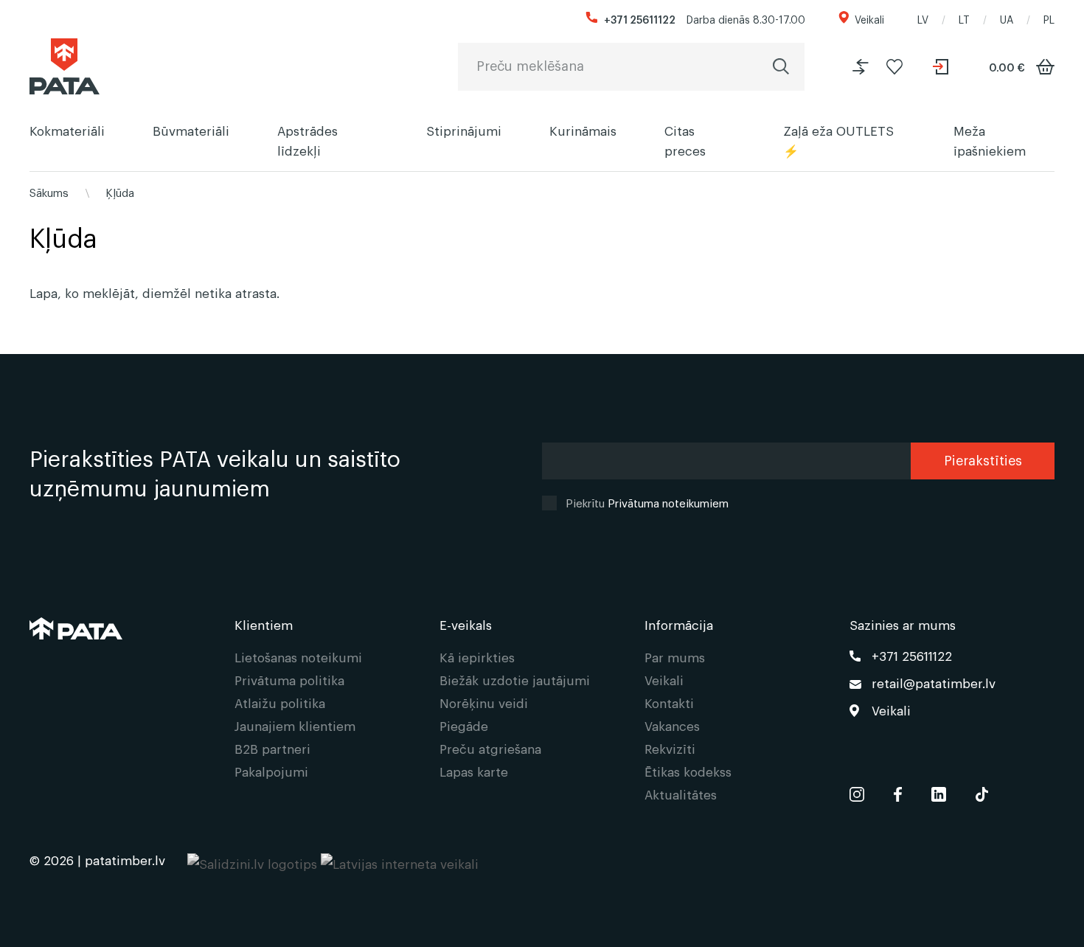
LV (922, 19)
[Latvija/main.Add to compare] (860, 66)
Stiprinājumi (463, 130)
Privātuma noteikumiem (668, 502)
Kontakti (669, 702)
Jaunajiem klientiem (294, 725)
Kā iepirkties (477, 656)
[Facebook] (898, 791)
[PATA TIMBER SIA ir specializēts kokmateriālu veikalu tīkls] (64, 66)
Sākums (49, 191)
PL (1049, 19)
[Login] (942, 66)
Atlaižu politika (279, 702)
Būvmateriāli (191, 130)
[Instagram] (857, 791)
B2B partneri (272, 748)
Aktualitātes (681, 793)
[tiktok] (982, 791)
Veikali (869, 19)
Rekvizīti (670, 748)
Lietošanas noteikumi (298, 656)
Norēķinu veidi (483, 702)
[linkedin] (938, 791)
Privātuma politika (289, 679)
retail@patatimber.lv (934, 682)
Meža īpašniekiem (989, 140)
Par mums (675, 656)
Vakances (672, 725)
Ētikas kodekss (688, 771)
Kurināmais (582, 130)
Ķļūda (119, 191)
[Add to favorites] (894, 66)
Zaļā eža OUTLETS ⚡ (838, 140)
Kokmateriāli (67, 130)
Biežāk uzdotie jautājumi (514, 679)
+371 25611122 (639, 19)
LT (964, 19)
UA (1006, 19)
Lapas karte (473, 771)
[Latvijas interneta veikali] (400, 859)
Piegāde (463, 725)
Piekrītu (647, 502)
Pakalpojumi (271, 771)
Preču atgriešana (490, 748)
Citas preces (685, 140)
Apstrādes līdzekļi (307, 140)
